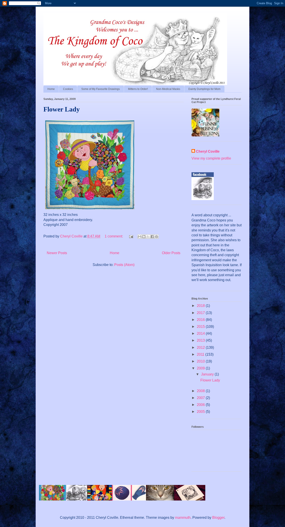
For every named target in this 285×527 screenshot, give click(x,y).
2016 (201, 320)
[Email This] (139, 236)
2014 (201, 333)
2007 (201, 398)
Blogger (218, 517)
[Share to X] (148, 236)
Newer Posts (57, 253)
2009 (201, 368)
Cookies (68, 89)
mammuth (183, 517)
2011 (201, 354)
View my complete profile (211, 158)
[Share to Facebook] (152, 236)
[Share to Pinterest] (156, 236)
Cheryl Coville (208, 151)
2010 (201, 361)
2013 (201, 340)
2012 (201, 347)
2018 (201, 306)
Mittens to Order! (138, 89)
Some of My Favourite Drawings (100, 89)
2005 (201, 411)
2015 (201, 326)
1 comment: (114, 236)
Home (51, 89)
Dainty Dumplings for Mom (204, 89)
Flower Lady (61, 109)
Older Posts (171, 253)
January (208, 374)
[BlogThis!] (144, 236)
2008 (201, 391)
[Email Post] (130, 236)
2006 (201, 405)
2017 (201, 313)
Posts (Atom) (124, 265)
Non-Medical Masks (168, 89)
